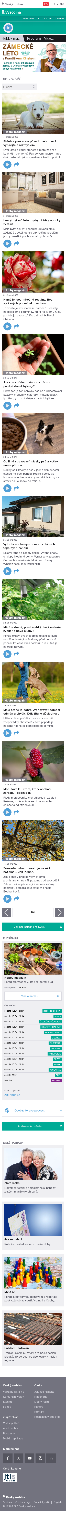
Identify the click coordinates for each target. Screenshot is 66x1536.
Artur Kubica (12, 1095)
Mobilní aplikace (13, 1438)
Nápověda (40, 1396)
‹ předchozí (6, 912)
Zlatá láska (11, 1183)
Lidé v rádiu (41, 1401)
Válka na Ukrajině (13, 1391)
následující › (59, 912)
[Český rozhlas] (12, 4)
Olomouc (55, 1043)
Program (28, 19)
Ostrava (56, 1048)
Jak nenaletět (14, 1239)
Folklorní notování (17, 1348)
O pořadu (10, 938)
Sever (57, 1064)
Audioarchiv (45, 19)
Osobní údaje (22, 1502)
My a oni (10, 1292)
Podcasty (9, 1433)
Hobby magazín (15, 977)
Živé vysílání (10, 1423)
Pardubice (55, 1054)
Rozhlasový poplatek (47, 1416)
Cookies (7, 1502)
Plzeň (57, 1059)
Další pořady (13, 1142)
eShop (7, 1406)
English (57, 1502)
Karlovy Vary (53, 1032)
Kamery (60, 19)
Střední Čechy (52, 1011)
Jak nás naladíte (44, 1391)
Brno (57, 1016)
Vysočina (55, 1070)
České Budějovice (50, 1022)
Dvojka (56, 1080)
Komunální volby (13, 1396)
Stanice (8, 1401)
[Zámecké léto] (33, 57)
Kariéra (38, 1406)
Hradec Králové (51, 1027)
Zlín (58, 1075)
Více (49, 38)
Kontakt (39, 1411)
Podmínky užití (42, 1502)
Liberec (56, 1038)
